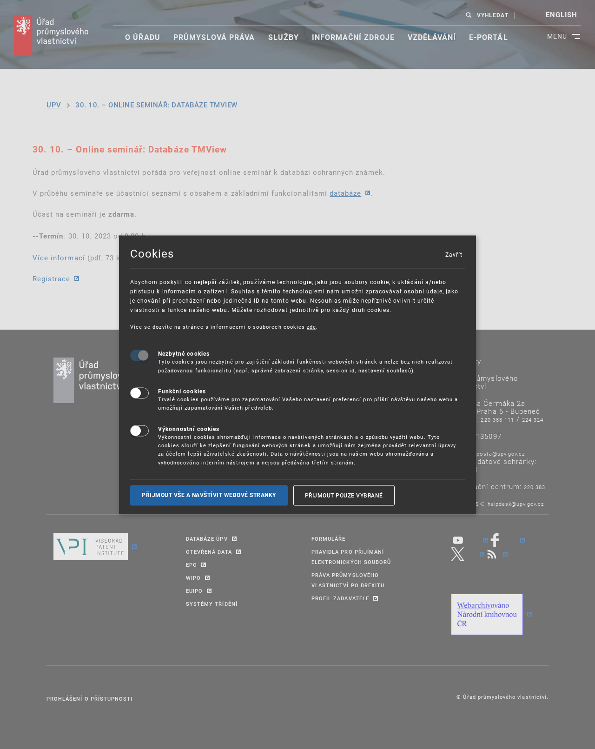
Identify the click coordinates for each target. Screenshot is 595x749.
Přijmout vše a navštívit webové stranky (209, 495)
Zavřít (453, 254)
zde (311, 326)
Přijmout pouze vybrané (344, 495)
